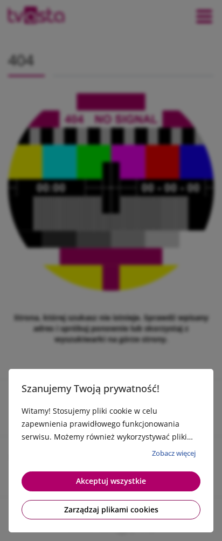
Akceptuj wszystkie (111, 481)
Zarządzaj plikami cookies (111, 509)
